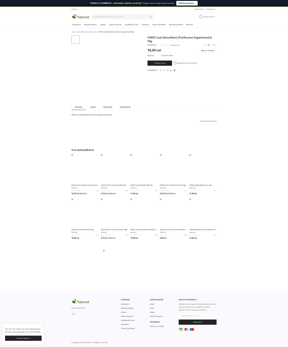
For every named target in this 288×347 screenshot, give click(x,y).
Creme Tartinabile (159, 25)
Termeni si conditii (157, 326)
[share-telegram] (174, 70)
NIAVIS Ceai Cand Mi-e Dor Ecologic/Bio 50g (173, 185)
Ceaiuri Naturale (115, 25)
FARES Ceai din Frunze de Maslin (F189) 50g (173, 229)
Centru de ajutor (156, 316)
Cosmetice (145, 25)
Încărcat (150, 55)
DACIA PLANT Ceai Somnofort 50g (113, 185)
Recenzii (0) (107, 107)
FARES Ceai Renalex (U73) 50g (82, 229)
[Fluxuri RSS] (73, 314)
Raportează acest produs (208, 121)
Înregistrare (211, 9)
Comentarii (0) (125, 107)
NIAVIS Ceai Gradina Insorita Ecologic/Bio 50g (85, 185)
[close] (42, 326)
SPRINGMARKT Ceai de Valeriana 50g (203, 229)
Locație (93, 107)
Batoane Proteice (90, 25)
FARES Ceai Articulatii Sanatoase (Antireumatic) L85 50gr (144, 229)
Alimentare (77, 25)
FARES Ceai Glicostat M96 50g (141, 185)
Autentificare (199, 9)
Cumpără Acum (160, 63)
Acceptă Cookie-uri (23, 338)
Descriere (78, 107)
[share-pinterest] (168, 70)
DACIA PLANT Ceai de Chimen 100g (114, 229)
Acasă (73, 32)
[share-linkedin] (171, 70)
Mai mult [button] (189, 25)
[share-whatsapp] (164, 70)
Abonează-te (197, 322)
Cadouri (103, 25)
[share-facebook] (157, 70)
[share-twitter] (161, 70)
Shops (152, 312)
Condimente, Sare (131, 25)
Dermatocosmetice (176, 25)
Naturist (153, 45)
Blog (151, 308)
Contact (74, 9)
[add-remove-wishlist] (95, 157)
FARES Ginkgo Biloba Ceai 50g (200, 185)
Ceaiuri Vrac (93, 32)
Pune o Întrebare (208, 50)
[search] (150, 16)
